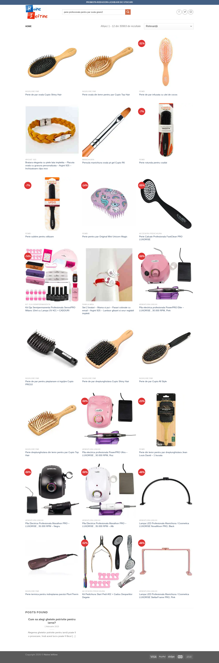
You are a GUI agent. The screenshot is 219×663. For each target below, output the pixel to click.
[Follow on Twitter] (185, 12)
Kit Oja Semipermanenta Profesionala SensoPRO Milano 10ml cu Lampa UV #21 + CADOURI (50, 309)
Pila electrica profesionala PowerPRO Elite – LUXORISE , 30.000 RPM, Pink (161, 309)
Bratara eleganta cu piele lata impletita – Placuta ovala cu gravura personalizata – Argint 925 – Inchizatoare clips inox (49, 165)
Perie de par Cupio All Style (153, 381)
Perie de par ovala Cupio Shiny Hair (43, 94)
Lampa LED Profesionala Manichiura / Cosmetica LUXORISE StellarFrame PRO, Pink (164, 596)
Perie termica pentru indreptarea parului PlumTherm (51, 594)
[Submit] (128, 12)
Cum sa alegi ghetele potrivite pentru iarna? (52, 621)
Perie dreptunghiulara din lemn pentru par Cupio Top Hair (52, 454)
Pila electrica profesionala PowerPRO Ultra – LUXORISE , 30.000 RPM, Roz (104, 454)
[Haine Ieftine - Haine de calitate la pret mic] (41, 12)
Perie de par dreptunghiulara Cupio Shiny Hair (105, 381)
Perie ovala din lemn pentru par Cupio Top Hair (106, 94)
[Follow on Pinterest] (190, 12)
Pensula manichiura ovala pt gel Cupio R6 (103, 162)
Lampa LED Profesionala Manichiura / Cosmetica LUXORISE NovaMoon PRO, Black (164, 525)
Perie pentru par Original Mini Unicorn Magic (104, 236)
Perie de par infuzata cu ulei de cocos (158, 94)
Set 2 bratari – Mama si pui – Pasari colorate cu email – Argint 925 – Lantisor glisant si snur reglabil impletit (108, 310)
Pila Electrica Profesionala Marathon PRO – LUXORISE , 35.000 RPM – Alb (104, 525)
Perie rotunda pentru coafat (153, 162)
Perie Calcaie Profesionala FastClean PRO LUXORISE (160, 238)
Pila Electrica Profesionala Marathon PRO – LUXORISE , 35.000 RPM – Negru (47, 525)
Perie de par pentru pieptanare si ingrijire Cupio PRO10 (49, 383)
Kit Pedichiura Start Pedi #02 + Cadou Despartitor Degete (107, 596)
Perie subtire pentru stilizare (39, 236)
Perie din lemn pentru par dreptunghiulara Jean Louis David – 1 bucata (163, 454)
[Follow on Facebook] (179, 12)
